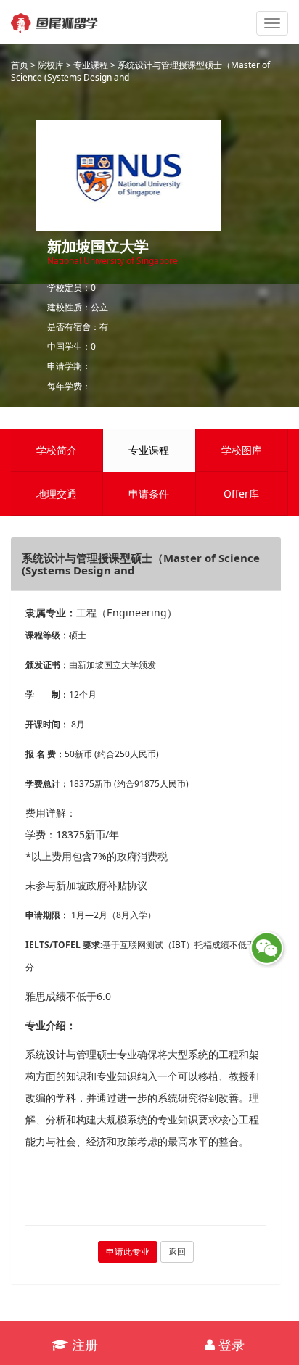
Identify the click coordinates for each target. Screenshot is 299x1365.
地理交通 (56, 493)
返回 (177, 1251)
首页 (19, 65)
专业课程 (90, 65)
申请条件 (148, 493)
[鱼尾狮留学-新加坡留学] (54, 18)
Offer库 (241, 493)
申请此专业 (128, 1251)
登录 (230, 1344)
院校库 (51, 65)
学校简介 (56, 450)
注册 (83, 1344)
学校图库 (241, 450)
